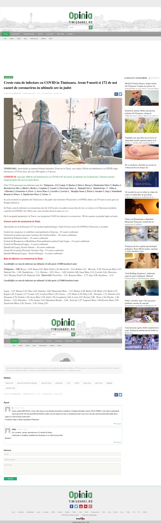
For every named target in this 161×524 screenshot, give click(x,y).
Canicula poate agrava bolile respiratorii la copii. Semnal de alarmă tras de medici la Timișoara (142, 330)
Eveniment (21, 512)
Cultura (12, 38)
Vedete (128, 512)
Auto (109, 512)
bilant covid (9, 383)
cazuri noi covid (46, 383)
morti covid (98, 383)
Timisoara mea (34, 38)
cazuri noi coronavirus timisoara (27, 383)
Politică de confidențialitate (89, 515)
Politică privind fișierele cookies (70, 515)
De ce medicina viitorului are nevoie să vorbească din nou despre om (140, 166)
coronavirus (59, 383)
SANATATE (49, 34)
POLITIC (70, 34)
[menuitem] (63, 194)
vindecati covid (10, 388)
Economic (45, 512)
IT (139, 512)
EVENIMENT (16, 34)
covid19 (76, 383)
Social (38, 512)
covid (68, 383)
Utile (5, 38)
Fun (134, 512)
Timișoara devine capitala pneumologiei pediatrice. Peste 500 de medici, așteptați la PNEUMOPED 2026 (141, 249)
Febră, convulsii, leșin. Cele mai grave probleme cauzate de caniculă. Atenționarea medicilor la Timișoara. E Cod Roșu (140, 304)
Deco (121, 512)
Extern (50, 38)
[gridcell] (63, 194)
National (43, 38)
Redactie (17, 93)
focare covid (87, 383)
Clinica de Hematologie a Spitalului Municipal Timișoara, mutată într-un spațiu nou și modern (139, 222)
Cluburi (145, 512)
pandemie (109, 383)
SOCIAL (40, 34)
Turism (19, 38)
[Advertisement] (80, 57)
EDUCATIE (60, 34)
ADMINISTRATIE (28, 34)
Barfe (86, 512)
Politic (53, 512)
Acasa (5, 34)
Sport (25, 38)
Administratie (30, 512)
